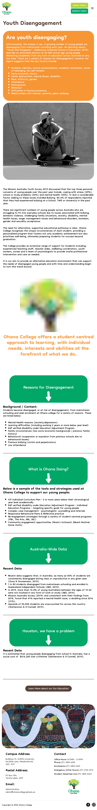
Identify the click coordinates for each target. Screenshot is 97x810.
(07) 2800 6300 (64, 762)
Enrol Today (79, 5)
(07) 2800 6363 (73, 774)
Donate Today (79, 11)
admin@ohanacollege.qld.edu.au (20, 791)
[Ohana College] (6, 8)
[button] (48, 689)
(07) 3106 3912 (73, 770)
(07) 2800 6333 (67, 766)
